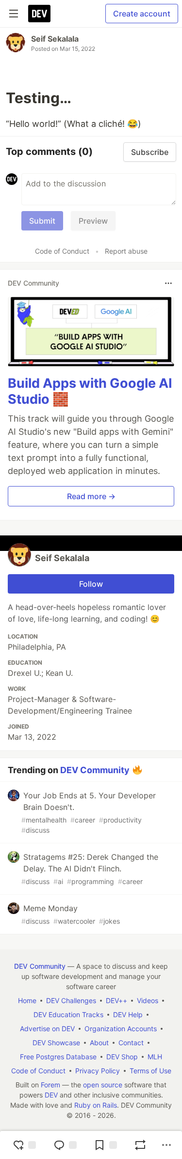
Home (27, 1000)
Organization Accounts (120, 1028)
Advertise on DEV (47, 1028)
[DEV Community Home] (39, 13)
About (99, 1042)
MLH (155, 1056)
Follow (91, 584)
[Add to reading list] (105, 1145)
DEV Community (95, 770)
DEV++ (116, 1000)
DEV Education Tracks (68, 1014)
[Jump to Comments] (65, 1145)
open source (102, 1085)
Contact (131, 1042)
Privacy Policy (97, 1071)
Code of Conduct (62, 251)
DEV (51, 1095)
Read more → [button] (91, 496)
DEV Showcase (56, 1042)
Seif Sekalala (55, 39)
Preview (93, 221)
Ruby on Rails (95, 1105)
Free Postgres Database (58, 1056)
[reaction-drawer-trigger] (24, 1145)
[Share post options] (166, 1145)
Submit (42, 221)
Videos (147, 1000)
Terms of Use (150, 1071)
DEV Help (128, 1014)
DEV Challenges (71, 1000)
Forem (50, 1085)
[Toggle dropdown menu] (168, 283)
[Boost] (140, 1145)
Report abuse (126, 251)
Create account (141, 13)
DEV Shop (122, 1056)
